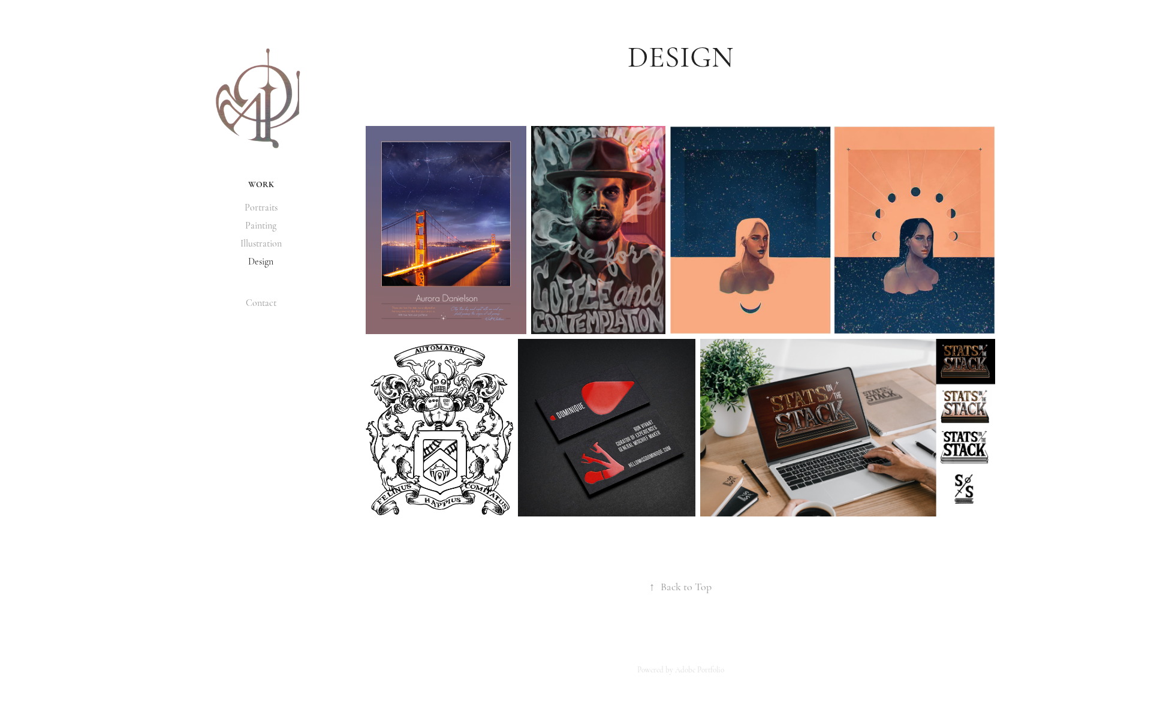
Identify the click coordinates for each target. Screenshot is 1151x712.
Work (261, 184)
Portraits (261, 208)
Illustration (261, 244)
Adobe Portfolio (699, 670)
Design (260, 262)
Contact (261, 303)
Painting (260, 226)
